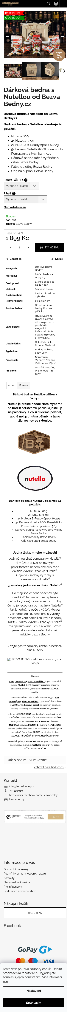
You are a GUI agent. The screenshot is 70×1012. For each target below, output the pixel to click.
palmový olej (21, 681)
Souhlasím (33, 1003)
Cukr (11, 681)
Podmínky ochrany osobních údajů (25, 873)
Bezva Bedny (24, 223)
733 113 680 (16, 790)
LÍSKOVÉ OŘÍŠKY (36, 681)
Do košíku (52, 247)
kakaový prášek (40, 685)
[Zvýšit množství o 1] (28, 247)
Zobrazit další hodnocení (49, 767)
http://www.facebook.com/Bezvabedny (33, 795)
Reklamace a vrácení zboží (20, 891)
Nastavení (34, 991)
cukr (57, 698)
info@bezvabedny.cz (21, 786)
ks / (35, 912)
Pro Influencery (13, 886)
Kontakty (9, 878)
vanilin (34, 692)
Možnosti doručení (15, 207)
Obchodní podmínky (16, 869)
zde (5, 981)
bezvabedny (16, 799)
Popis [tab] (11, 385)
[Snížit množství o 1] (10, 247)
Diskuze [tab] (23, 385)
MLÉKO (21, 685)
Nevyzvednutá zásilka (17, 882)
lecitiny (45, 689)
